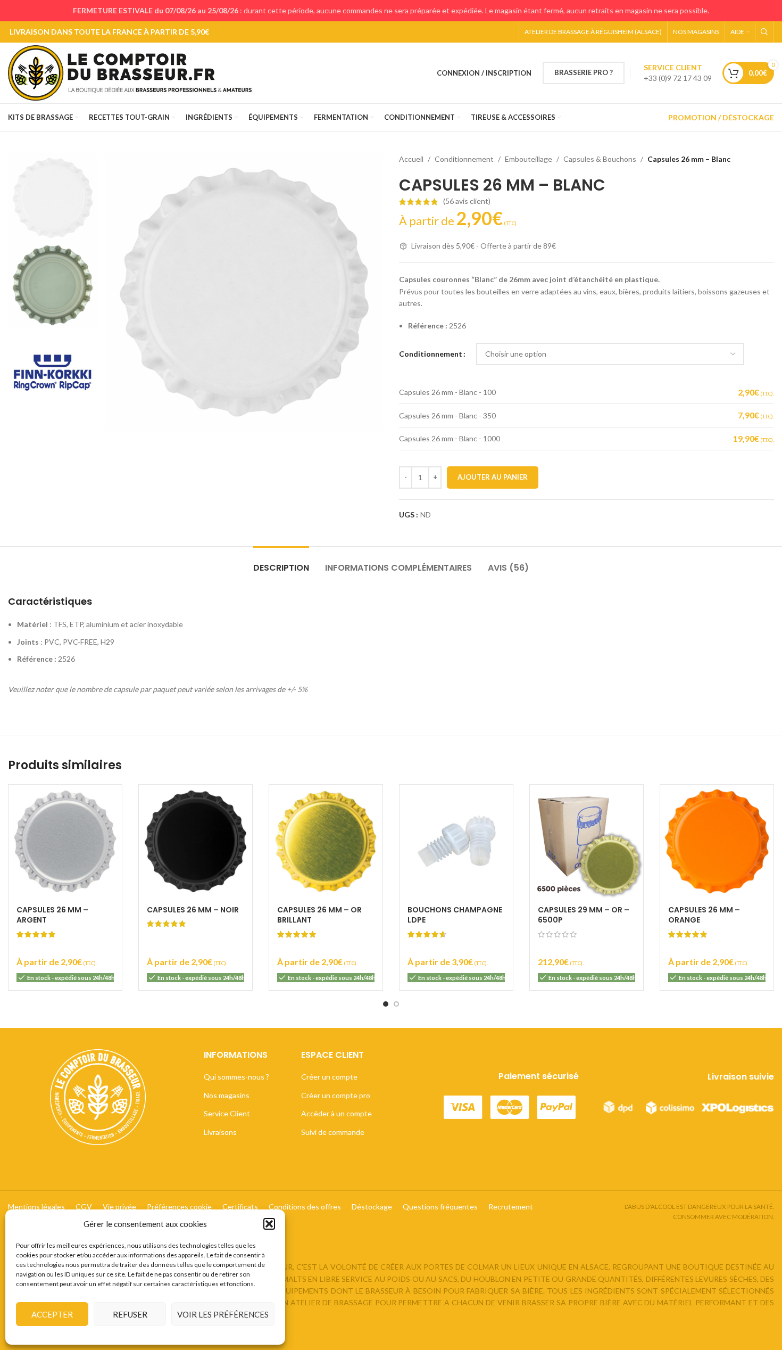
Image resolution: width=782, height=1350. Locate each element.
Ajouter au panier (492, 477)
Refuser (130, 1314)
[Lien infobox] (678, 73)
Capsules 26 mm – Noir (193, 909)
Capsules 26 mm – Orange (704, 915)
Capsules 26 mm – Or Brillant (319, 915)
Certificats (240, 1206)
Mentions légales (36, 1206)
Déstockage (372, 1206)
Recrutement (510, 1206)
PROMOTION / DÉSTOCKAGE (721, 117)
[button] (269, 1224)
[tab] (281, 562)
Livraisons (220, 1132)
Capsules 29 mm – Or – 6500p (583, 915)
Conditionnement (464, 158)
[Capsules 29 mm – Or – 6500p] (586, 841)
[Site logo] (134, 72)
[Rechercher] (764, 32)
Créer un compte (329, 1076)
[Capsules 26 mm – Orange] (716, 841)
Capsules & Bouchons (599, 158)
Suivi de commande (332, 1132)
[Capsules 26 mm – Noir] (195, 841)
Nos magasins (226, 1095)
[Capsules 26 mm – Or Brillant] (325, 841)
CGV (84, 1206)
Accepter (52, 1314)
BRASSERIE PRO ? (583, 72)
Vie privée (119, 1206)
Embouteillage (528, 158)
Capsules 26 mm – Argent (52, 915)
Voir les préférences (223, 1314)
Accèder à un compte (336, 1113)
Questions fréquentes (440, 1206)
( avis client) (466, 201)
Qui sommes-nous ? (236, 1076)
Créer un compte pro (335, 1095)
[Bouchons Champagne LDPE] (456, 841)
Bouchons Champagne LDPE (454, 915)
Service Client (227, 1113)
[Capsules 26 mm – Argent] (65, 841)
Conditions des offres (305, 1206)
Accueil (411, 158)
